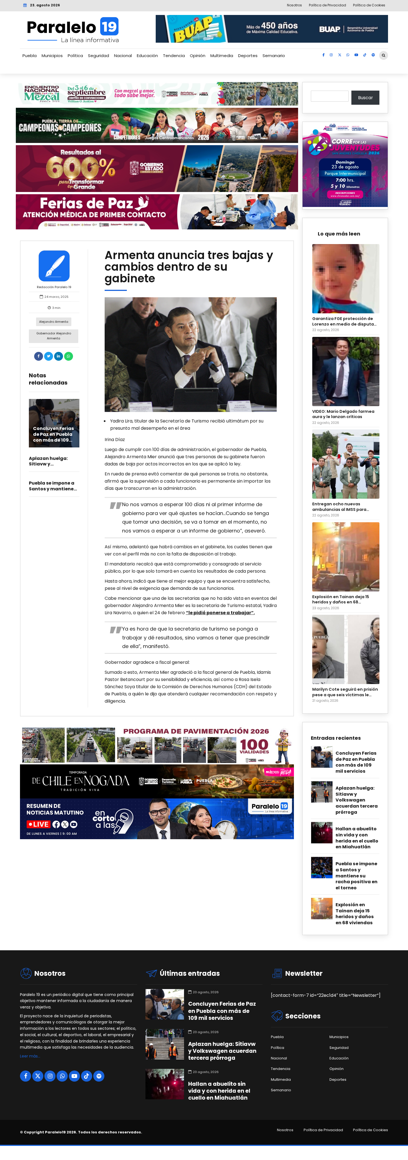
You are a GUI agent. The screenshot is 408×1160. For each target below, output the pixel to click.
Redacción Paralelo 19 (54, 287)
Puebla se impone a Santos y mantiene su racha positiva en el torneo (356, 876)
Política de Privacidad (323, 1130)
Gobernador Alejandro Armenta (53, 335)
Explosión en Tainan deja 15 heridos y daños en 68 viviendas (340, 599)
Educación (147, 55)
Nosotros (285, 1130)
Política (75, 55)
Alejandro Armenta (53, 321)
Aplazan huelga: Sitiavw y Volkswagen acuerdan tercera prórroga (357, 800)
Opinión (197, 55)
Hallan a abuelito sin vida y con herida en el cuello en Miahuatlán (357, 838)
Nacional (123, 55)
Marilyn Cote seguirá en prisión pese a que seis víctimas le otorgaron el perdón (345, 692)
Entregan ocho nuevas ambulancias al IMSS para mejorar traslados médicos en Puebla (344, 506)
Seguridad (98, 55)
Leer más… (30, 1056)
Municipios (52, 55)
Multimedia (221, 55)
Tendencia (174, 55)
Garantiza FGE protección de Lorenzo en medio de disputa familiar (343, 321)
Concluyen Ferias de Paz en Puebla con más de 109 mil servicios (53, 437)
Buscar (365, 97)
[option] (191, 354)
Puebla (29, 55)
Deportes (248, 55)
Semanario (274, 55)
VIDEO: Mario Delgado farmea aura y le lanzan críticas (343, 414)
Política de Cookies (370, 1130)
